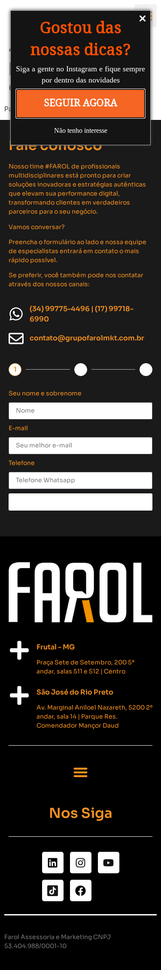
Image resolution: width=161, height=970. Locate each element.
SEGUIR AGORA (80, 103)
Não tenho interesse (80, 130)
